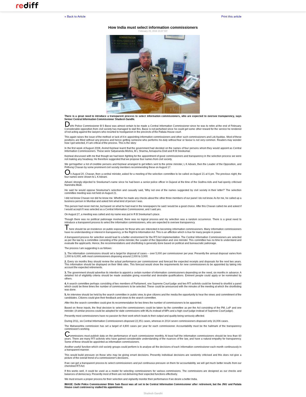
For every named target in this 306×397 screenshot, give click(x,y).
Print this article (231, 16)
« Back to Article (75, 16)
